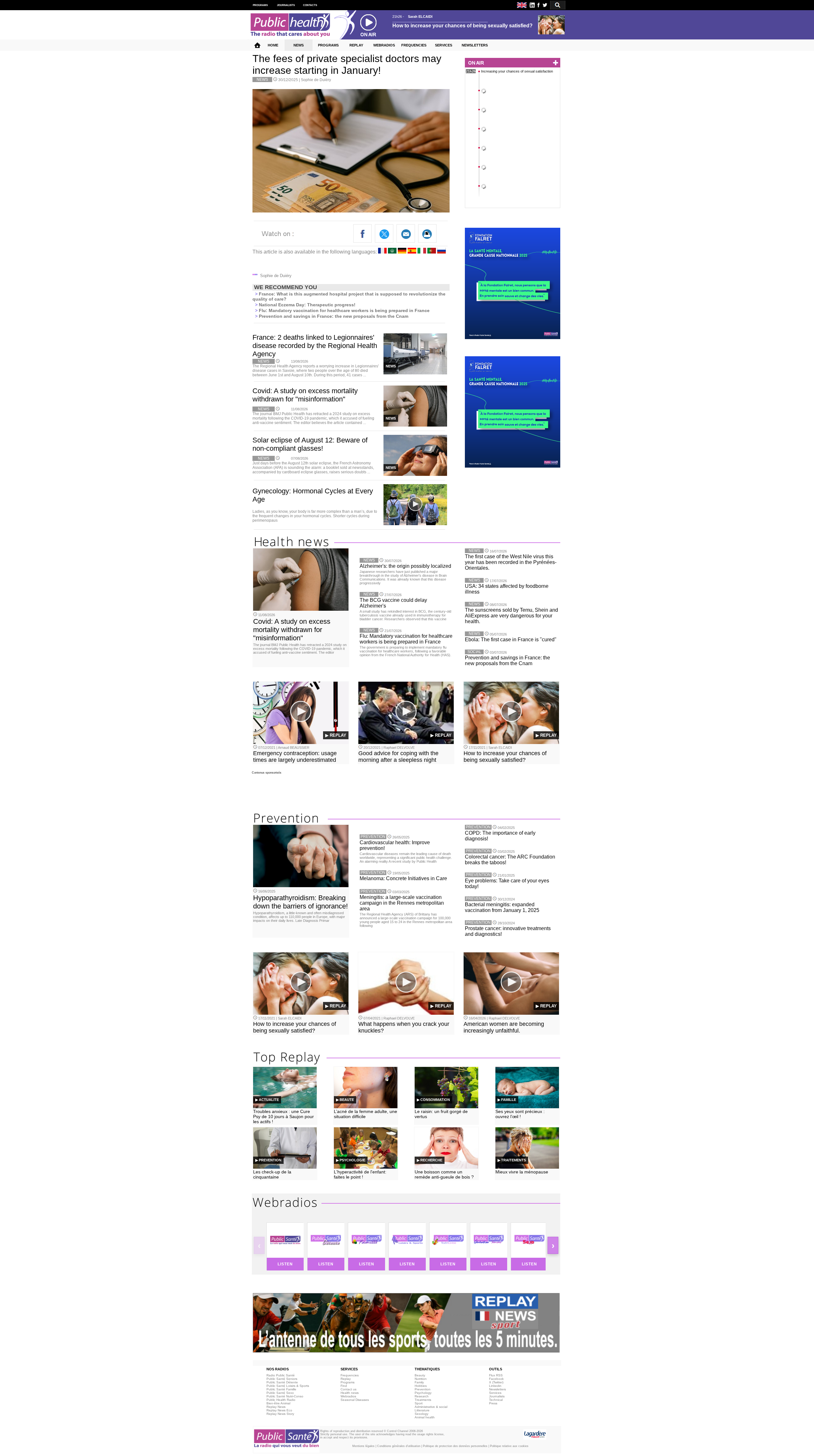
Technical (496, 1400)
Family (419, 1382)
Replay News (276, 1407)
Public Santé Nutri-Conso (284, 1396)
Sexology (421, 1414)
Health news (350, 1393)
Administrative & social (431, 1407)
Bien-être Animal (278, 1403)
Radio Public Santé (280, 1375)
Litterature (422, 1410)
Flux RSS (496, 1375)
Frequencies (350, 1375)
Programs (348, 1382)
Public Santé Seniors (281, 1379)
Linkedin (495, 1386)
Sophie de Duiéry (316, 80)
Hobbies (421, 1386)
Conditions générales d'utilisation (398, 1446)
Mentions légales (363, 1446)
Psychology (423, 1393)
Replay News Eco (279, 1410)
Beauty (420, 1375)
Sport (419, 1403)
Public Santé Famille (281, 1389)
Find (344, 1386)
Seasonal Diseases (355, 1400)
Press (493, 1403)
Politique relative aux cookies (509, 1446)
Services (495, 1393)
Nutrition (421, 1379)
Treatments (423, 1400)
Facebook (496, 1379)
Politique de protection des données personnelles (455, 1446)
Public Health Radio (280, 1400)
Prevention (423, 1389)
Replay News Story (280, 1414)
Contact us (348, 1389)
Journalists (497, 1396)
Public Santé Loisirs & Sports (287, 1386)
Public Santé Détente (282, 1382)
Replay (346, 1379)
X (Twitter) (496, 1382)
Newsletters (497, 1389)
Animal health (425, 1417)
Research (422, 1396)
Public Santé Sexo (280, 1393)
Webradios (348, 1396)
